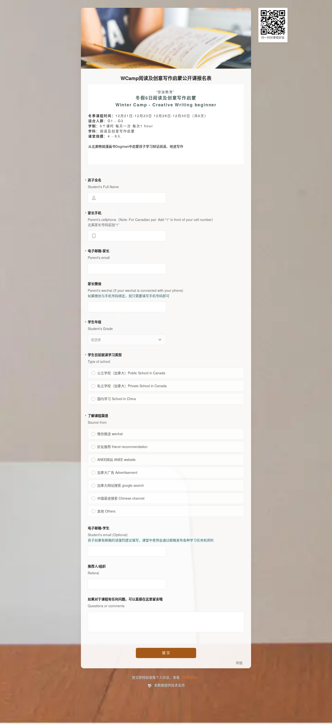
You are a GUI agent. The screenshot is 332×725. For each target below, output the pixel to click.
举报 (239, 663)
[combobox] (125, 340)
